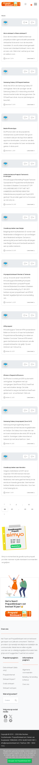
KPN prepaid (8, 326)
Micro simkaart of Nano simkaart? (15, 33)
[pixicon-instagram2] (5, 721)
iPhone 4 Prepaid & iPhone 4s (14, 375)
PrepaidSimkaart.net (19, 737)
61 (29, 505)
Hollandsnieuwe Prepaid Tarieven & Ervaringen (16, 175)
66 (32, 509)
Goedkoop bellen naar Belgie (14, 228)
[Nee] (37, 757)
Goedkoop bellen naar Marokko (14, 467)
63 (12, 509)
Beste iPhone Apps (10, 128)
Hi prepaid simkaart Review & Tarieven (17, 274)
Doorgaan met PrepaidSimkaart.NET (19, 761)
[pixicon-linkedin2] (10, 721)
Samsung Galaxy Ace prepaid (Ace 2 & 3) (18, 421)
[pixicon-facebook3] (5, 717)
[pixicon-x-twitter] (10, 717)
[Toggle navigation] (36, 4)
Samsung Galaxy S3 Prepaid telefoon (17, 82)
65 (25, 509)
